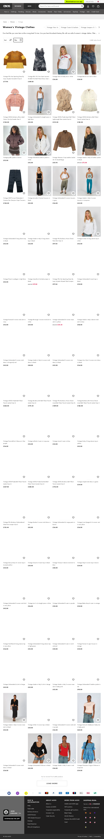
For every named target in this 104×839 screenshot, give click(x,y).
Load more (52, 783)
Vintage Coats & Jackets (69, 27)
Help (29, 805)
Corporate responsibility (53, 810)
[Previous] (44, 27)
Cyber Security (50, 816)
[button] (86, 813)
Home (5, 22)
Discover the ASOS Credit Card (72, 820)
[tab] (6, 11)
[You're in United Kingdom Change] (98, 1)
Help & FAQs (90, 1)
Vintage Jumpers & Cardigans (91, 27)
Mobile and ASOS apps (71, 804)
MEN (29, 6)
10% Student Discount (34, 818)
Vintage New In (52, 27)
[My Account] (88, 6)
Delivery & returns (33, 812)
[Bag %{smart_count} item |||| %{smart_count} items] (98, 6)
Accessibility (97, 836)
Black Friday (68, 813)
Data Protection (32, 824)
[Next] (99, 27)
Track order (31, 809)
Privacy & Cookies (82, 836)
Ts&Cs (90, 836)
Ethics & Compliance (34, 827)
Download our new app (74, 1)
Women (12, 22)
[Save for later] (24, 71)
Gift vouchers (68, 807)
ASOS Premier (32, 815)
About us (48, 804)
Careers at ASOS (51, 807)
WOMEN (18, 6)
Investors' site (50, 813)
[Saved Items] (93, 6)
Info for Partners (69, 816)
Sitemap (30, 821)
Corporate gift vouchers (71, 810)
